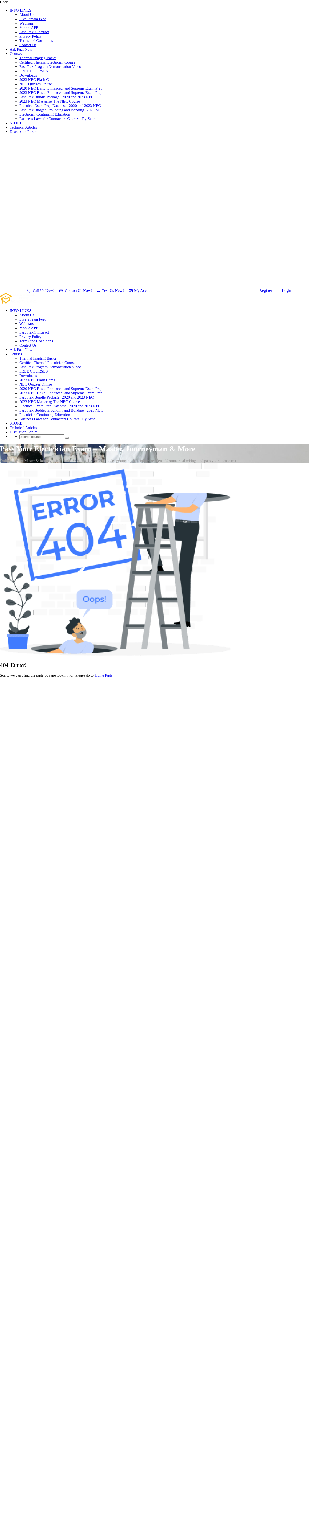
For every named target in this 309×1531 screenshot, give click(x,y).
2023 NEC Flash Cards (37, 80)
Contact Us (27, 45)
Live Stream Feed (32, 19)
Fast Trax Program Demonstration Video (50, 67)
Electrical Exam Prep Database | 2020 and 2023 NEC (60, 106)
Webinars (26, 23)
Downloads (28, 75)
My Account (143, 291)
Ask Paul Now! (22, 49)
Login (286, 291)
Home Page (103, 675)
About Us (26, 15)
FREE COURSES (33, 71)
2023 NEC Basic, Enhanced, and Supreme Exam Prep (60, 93)
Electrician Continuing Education (44, 114)
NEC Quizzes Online (35, 84)
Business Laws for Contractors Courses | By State (57, 119)
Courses (16, 54)
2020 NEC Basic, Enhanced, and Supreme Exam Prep (60, 88)
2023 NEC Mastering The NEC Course (49, 101)
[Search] (67, 438)
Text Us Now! (113, 291)
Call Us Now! (43, 291)
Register (266, 291)
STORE (16, 123)
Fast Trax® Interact (34, 32)
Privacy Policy (30, 36)
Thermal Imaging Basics (37, 58)
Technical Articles (23, 127)
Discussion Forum (23, 132)
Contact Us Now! (78, 291)
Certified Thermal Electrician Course (47, 62)
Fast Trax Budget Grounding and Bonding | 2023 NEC (61, 110)
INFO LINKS (20, 10)
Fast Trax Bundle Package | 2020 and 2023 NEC (56, 97)
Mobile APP (28, 28)
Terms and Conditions (36, 41)
